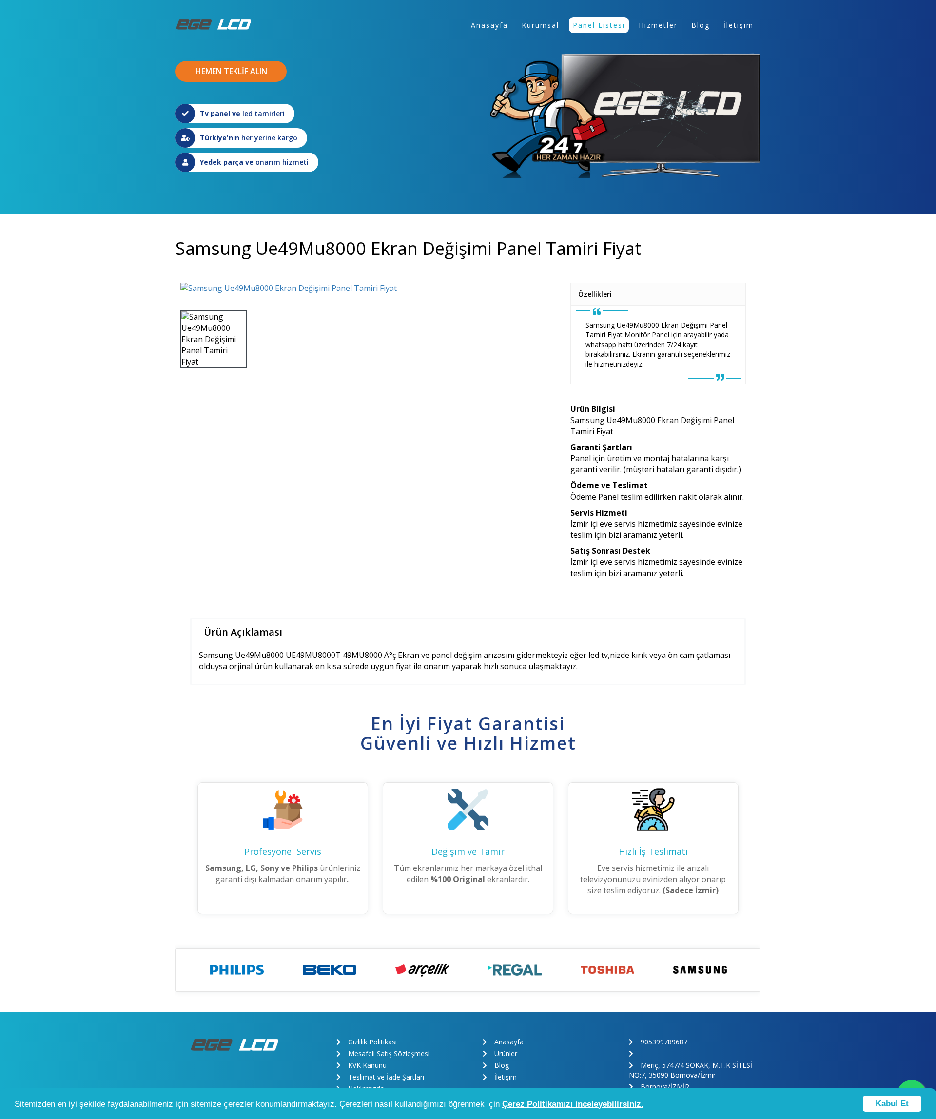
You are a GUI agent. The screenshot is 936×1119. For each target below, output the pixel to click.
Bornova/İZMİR (665, 1086)
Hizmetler (658, 25)
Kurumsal (540, 25)
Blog (700, 25)
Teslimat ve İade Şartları (386, 1076)
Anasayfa (489, 25)
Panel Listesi (599, 25)
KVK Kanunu (367, 1065)
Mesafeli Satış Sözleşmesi (388, 1053)
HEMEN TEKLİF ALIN (231, 71)
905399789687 (664, 1041)
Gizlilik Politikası (372, 1041)
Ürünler (505, 1053)
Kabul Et (892, 1103)
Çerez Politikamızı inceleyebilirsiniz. (573, 1104)
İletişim (738, 25)
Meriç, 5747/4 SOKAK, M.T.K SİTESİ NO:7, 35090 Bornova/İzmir (690, 1070)
